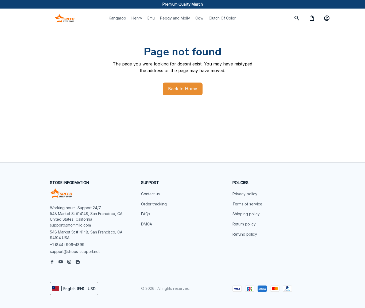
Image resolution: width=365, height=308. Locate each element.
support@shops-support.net (75, 251)
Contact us (150, 194)
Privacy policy (244, 194)
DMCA (146, 224)
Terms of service (247, 204)
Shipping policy (246, 214)
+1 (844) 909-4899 (67, 244)
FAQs (145, 214)
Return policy (244, 224)
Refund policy (244, 234)
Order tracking (154, 204)
